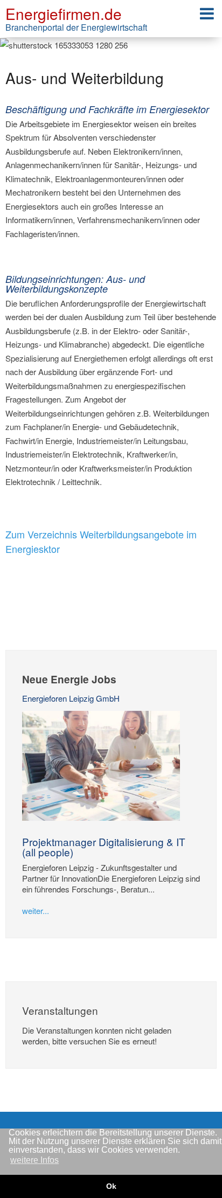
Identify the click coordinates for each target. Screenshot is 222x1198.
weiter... (35, 910)
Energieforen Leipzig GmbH (71, 698)
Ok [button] (111, 1186)
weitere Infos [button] (34, 1160)
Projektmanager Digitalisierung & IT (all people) (103, 846)
